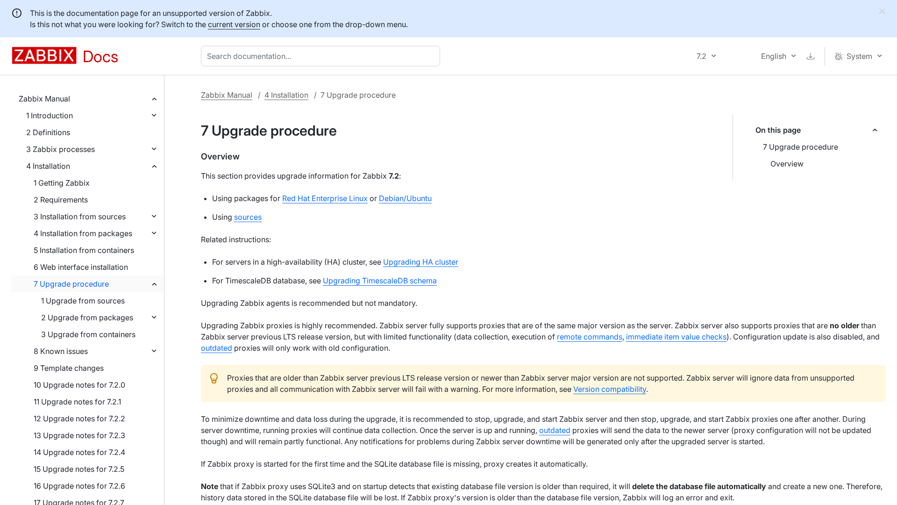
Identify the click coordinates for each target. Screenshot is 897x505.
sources (248, 217)
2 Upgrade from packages (87, 317)
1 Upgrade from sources (83, 300)
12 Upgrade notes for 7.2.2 (79, 418)
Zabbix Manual (44, 98)
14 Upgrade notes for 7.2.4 (79, 452)
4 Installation (48, 166)
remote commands (589, 336)
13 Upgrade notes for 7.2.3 (79, 435)
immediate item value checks (676, 336)
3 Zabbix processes (60, 149)
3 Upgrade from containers (88, 334)
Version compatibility (609, 389)
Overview (787, 163)
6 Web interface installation (81, 267)
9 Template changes (69, 368)
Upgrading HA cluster (420, 262)
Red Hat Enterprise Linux (325, 198)
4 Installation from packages (83, 233)
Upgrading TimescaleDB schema (380, 280)
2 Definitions (48, 132)
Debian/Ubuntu (405, 198)
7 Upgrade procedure (71, 284)
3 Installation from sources (80, 216)
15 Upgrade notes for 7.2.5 (79, 469)
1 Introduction (49, 115)
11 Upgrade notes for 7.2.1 (77, 401)
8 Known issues (61, 351)
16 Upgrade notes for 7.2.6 (79, 486)
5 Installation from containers (84, 250)
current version (234, 24)
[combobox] (322, 56)
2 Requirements (61, 199)
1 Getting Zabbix (62, 183)
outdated (216, 348)
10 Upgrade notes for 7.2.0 (79, 385)
